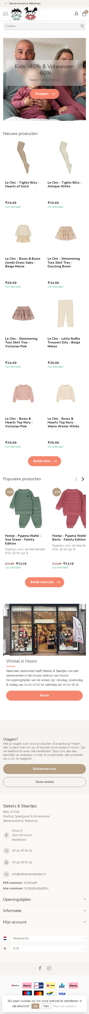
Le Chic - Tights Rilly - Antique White (65, 184)
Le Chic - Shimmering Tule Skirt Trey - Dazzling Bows (64, 262)
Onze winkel (44, 782)
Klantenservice (44, 768)
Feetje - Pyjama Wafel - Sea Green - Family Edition (23, 539)
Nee (46, 1006)
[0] (84, 14)
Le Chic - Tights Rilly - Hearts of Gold (22, 184)
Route (44, 695)
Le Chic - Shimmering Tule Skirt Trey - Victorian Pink (21, 342)
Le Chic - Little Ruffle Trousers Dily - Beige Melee (64, 342)
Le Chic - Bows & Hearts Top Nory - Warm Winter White (63, 422)
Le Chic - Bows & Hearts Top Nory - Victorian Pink (19, 422)
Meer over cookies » (65, 1006)
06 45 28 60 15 (22, 850)
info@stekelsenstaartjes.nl (29, 874)
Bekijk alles (42, 461)
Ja (35, 1006)
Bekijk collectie (42, 582)
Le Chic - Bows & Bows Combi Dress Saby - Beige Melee (22, 262)
